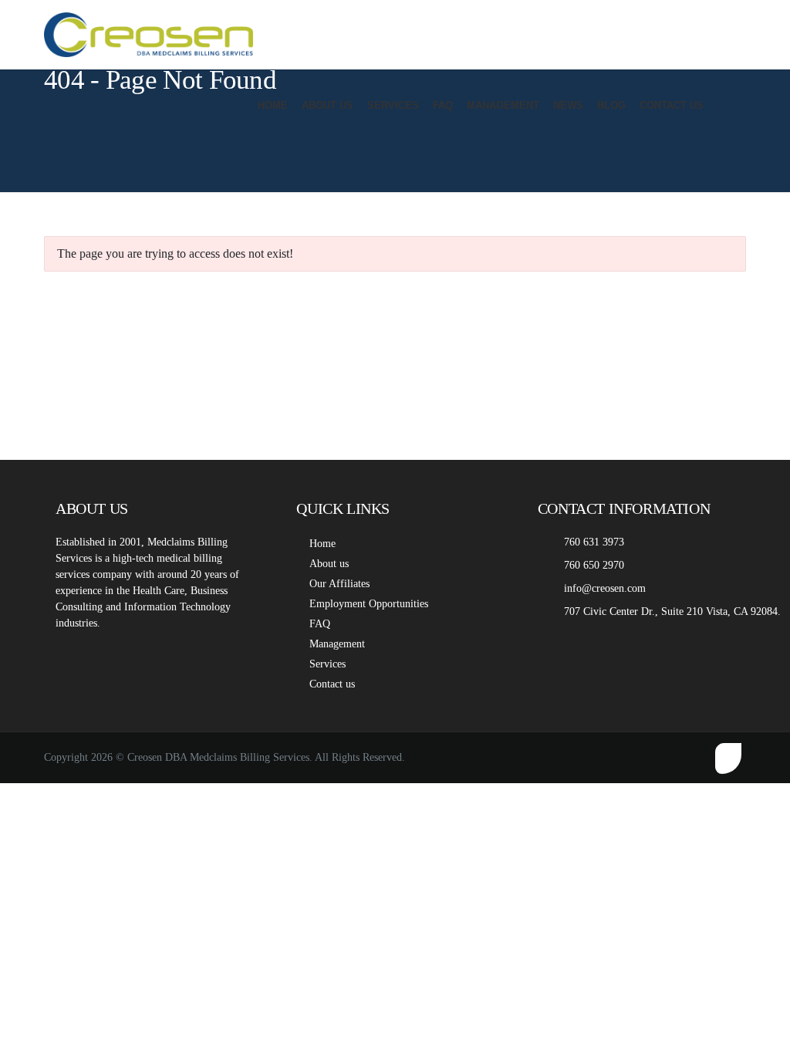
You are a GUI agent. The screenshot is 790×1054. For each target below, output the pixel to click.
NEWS (568, 105)
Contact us (332, 684)
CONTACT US (672, 105)
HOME (273, 105)
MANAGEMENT (503, 105)
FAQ (443, 105)
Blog (611, 105)
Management (337, 644)
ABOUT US (327, 105)
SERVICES (393, 105)
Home (322, 543)
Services (327, 664)
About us (329, 563)
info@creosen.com (605, 588)
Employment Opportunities (368, 604)
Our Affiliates (339, 583)
